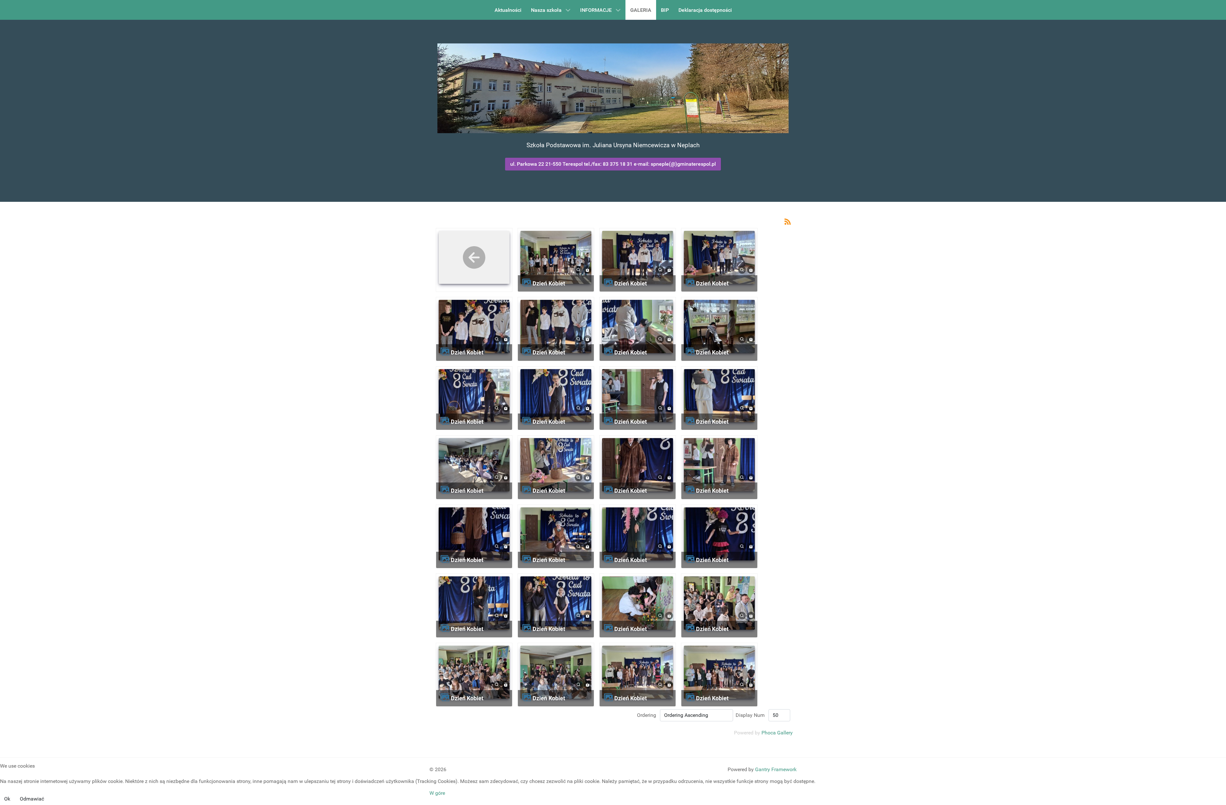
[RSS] (788, 221)
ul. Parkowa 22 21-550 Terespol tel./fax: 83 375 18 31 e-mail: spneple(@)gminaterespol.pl (613, 164)
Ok (7, 799)
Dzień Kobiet (549, 283)
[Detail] (578, 269)
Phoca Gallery (777, 733)
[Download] (587, 269)
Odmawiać (32, 799)
